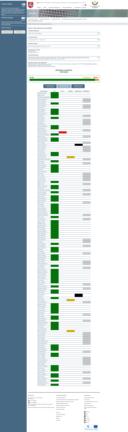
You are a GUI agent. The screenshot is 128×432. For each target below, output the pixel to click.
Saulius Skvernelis (41, 324)
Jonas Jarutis (40, 173)
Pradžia (29, 24)
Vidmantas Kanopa (41, 192)
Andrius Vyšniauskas (42, 378)
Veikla (44, 7)
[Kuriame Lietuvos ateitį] (91, 430)
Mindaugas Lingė (41, 223)
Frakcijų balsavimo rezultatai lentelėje (78, 86)
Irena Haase (40, 169)
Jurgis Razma (40, 298)
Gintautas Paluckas (41, 270)
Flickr (87, 413)
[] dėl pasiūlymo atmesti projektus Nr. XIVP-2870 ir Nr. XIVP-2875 (59, 58)
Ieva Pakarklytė (41, 265)
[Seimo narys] (47, 91)
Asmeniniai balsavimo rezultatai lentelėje (64, 86)
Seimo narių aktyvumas (45, 19)
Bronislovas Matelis (41, 231)
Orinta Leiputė (40, 217)
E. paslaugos (87, 399)
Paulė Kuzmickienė (41, 210)
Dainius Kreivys (40, 202)
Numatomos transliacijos (45, 2)
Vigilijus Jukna (40, 184)
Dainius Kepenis (41, 196)
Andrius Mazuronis (41, 237)
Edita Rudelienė (41, 300)
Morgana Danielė (41, 136)
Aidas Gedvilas (40, 151)
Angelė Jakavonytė (41, 171)
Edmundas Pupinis (41, 290)
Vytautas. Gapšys (41, 149)
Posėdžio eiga (31, 51)
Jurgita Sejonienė (41, 310)
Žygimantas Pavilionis (42, 272)
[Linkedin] (84, 422)
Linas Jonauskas (41, 177)
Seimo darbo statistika (33, 19)
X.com (87, 416)
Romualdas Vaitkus (41, 362)
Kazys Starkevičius (41, 329)
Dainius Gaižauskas (41, 146)
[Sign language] (84, 5)
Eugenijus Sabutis (41, 304)
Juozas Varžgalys (41, 370)
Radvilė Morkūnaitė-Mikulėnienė (42, 248)
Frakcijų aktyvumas (56, 19)
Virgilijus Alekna (40, 95)
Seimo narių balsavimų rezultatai (35, 20)
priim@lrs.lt (34, 402)
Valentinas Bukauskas (42, 126)
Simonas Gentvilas (41, 157)
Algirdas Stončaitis (41, 331)
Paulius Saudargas (41, 306)
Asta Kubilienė (40, 204)
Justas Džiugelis (41, 142)
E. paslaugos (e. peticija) (80, 7)
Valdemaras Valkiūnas (42, 366)
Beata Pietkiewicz (41, 278)
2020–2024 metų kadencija (35, 33)
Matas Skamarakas (41, 318)
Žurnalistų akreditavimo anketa (91, 401)
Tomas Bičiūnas (41, 120)
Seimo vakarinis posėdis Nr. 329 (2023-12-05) (39, 46)
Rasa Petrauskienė (41, 274)
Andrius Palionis (41, 267)
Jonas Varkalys (40, 368)
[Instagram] (84, 420)
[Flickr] (84, 413)
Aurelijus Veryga (41, 372)
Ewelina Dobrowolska (42, 138)
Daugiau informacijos (6, 27)
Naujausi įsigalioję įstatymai (62, 403)
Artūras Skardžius (41, 320)
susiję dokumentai (42, 66)
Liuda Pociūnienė (41, 282)
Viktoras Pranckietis (42, 286)
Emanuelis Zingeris (41, 380)
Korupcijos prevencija (60, 407)
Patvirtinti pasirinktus (7, 31)
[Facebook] (84, 411)
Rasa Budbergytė (41, 124)
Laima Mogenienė (41, 246)
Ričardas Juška (40, 188)
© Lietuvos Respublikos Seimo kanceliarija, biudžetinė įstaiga (41, 407)
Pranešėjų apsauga (60, 409)
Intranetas (58, 420)
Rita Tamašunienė (41, 351)
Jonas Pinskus (40, 280)
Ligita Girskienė (40, 161)
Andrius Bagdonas (41, 109)
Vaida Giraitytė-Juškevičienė (44, 159)
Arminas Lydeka (41, 221)
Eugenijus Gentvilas (41, 155)
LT (81, 2)
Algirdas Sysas (40, 314)
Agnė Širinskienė (41, 347)
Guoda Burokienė (41, 128)
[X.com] (84, 416)
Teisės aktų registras (73, 2)
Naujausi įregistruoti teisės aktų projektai (65, 401)
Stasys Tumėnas (41, 358)
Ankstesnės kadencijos (54, 7)
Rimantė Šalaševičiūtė (42, 341)
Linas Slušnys (40, 327)
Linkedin (87, 422)
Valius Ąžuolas (40, 107)
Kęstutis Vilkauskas (41, 374)
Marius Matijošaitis (41, 233)
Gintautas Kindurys (41, 200)
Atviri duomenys (87, 403)
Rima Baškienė (40, 115)
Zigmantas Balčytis (41, 113)
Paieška (57, 418)
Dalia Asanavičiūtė (41, 103)
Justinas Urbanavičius (42, 360)
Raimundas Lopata (41, 225)
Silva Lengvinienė (41, 219)
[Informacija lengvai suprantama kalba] (85, 5)
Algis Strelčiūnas (41, 335)
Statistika (34, 24)
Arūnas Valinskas (41, 364)
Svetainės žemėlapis (60, 414)
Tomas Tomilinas (41, 355)
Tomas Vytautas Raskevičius (41, 295)
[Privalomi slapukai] (23, 4)
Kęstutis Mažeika (41, 239)
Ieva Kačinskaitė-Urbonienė (43, 190)
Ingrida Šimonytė (41, 345)
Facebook (88, 411)
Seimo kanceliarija (67, 7)
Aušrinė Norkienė (41, 259)
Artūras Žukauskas (41, 384)
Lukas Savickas (40, 308)
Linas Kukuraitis (41, 206)
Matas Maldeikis (41, 227)
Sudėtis (39, 7)
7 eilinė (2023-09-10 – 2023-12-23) (37, 39)
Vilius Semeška (40, 312)
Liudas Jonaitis (40, 175)
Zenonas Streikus (41, 333)
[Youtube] (84, 418)
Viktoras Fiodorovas (42, 144)
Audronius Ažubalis (41, 105)
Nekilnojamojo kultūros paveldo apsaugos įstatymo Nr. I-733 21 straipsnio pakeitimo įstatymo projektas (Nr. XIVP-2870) (56, 64)
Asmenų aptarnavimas (89, 397)
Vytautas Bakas (41, 111)
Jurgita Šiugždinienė (42, 349)
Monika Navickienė (41, 257)
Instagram (88, 420)
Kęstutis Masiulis (41, 229)
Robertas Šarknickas (42, 343)
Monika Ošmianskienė (42, 263)
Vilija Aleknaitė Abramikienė (43, 97)
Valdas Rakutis (40, 292)
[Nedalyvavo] (89, 91)
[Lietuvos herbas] (30, 5)
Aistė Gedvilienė (41, 153)
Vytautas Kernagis (41, 198)
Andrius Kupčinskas (41, 208)
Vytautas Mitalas (41, 244)
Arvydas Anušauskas (42, 99)
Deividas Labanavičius (42, 213)
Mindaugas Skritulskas (42, 322)
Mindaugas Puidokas (42, 288)
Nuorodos (58, 412)
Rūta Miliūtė (40, 241)
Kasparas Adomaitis (42, 93)
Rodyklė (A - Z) (59, 416)
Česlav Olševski (41, 261)
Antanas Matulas (41, 235)
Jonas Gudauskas (41, 167)
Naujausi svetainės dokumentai (63, 405)
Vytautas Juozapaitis (42, 186)
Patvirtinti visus (19, 31)
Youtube (87, 418)
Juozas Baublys (41, 118)
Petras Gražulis (40, 163)
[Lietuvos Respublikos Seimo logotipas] (95, 4)
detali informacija (51, 66)
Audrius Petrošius (41, 276)
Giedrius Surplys (41, 337)
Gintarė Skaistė (40, 316)
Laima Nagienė (40, 251)
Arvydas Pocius (41, 284)
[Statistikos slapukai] (23, 18)
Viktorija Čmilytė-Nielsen (43, 134)
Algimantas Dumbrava (42, 140)
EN (83, 2)
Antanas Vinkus (40, 376)
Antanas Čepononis (41, 132)
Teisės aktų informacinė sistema (60, 2)
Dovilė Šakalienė (41, 339)
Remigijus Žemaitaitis (42, 382)
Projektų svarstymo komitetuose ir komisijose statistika (74, 19)
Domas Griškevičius (41, 165)
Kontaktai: (31, 395)
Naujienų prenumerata (89, 405)
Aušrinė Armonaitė (41, 101)
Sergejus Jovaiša (41, 182)
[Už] (55, 91)
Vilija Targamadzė (41, 353)
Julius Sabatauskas (41, 302)
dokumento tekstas (33, 66)
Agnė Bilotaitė (40, 122)
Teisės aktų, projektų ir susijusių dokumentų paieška (67, 399)
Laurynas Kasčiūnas (41, 194)
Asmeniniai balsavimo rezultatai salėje (50, 86)
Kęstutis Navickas (41, 255)
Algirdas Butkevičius (42, 130)
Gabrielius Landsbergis (42, 215)
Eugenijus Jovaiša (41, 179)
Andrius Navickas (41, 253)
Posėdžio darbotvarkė (33, 52)
